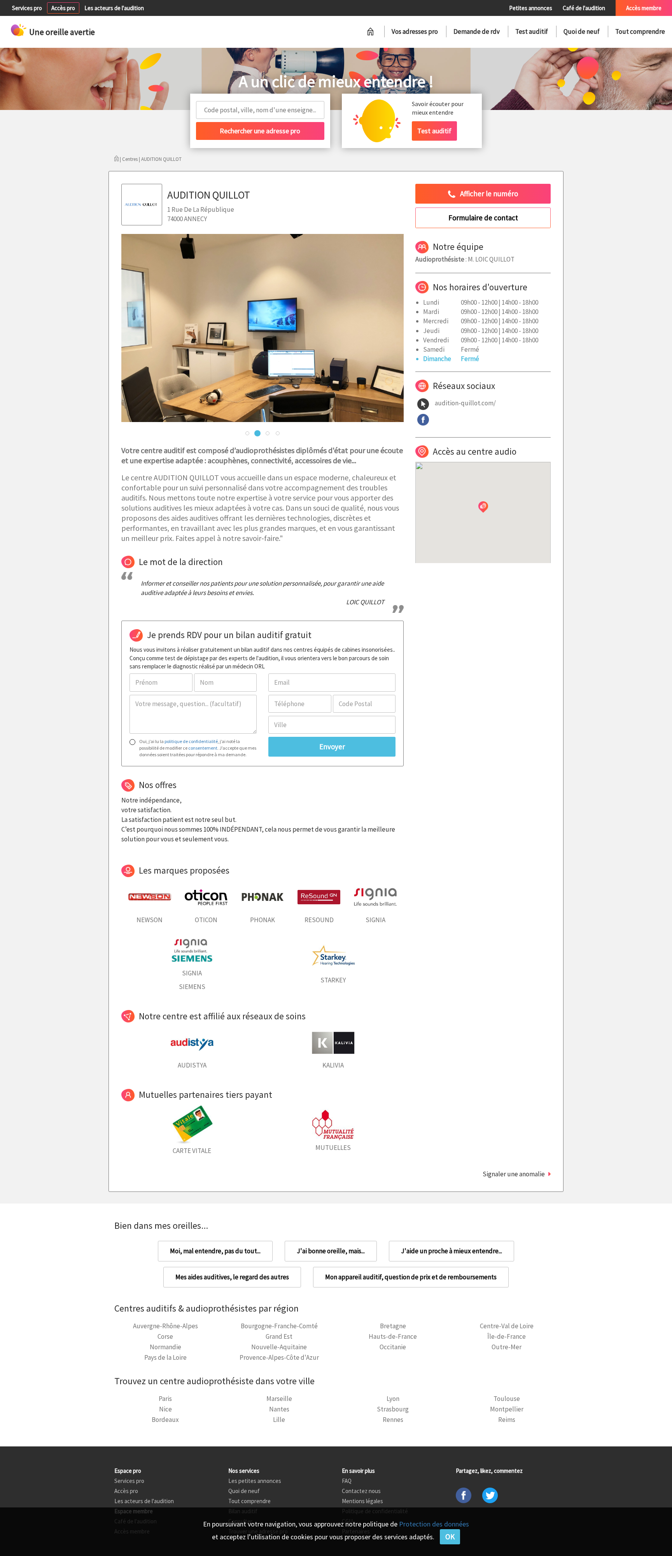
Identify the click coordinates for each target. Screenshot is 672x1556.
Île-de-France (506, 1336)
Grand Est (279, 1336)
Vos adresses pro (415, 31)
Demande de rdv (476, 31)
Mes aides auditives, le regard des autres (232, 1277)
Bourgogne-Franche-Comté (279, 1326)
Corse (165, 1336)
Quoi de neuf (582, 31)
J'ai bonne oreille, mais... (331, 1251)
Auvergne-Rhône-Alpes (165, 1326)
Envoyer (332, 746)
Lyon (393, 1398)
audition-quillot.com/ (465, 403)
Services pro (27, 8)
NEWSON (149, 920)
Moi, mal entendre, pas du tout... (215, 1251)
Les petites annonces (254, 1480)
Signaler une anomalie (514, 1174)
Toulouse (507, 1398)
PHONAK (262, 920)
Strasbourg (393, 1409)
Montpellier (506, 1409)
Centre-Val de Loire (507, 1326)
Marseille (279, 1398)
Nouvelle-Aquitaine (279, 1347)
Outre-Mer (507, 1347)
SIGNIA (375, 920)
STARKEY (333, 980)
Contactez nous (361, 1491)
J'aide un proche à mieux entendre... (451, 1251)
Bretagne (393, 1326)
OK (450, 1536)
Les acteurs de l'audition (114, 8)
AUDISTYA (192, 1065)
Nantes (279, 1409)
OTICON (206, 920)
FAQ (347, 1480)
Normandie (165, 1347)
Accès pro (63, 8)
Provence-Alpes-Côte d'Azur (279, 1357)
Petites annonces (530, 8)
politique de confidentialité (191, 741)
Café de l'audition (584, 8)
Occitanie (393, 1347)
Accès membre (644, 8)
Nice (165, 1409)
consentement (202, 748)
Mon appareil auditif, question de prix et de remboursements (411, 1277)
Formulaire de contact (483, 217)
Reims (506, 1419)
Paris (165, 1398)
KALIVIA (333, 1065)
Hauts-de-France (393, 1336)
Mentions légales (362, 1501)
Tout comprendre (640, 31)
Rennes (393, 1419)
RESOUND (319, 920)
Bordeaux (165, 1419)
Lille (279, 1419)
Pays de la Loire (165, 1357)
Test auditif (531, 31)
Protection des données (434, 1523)
